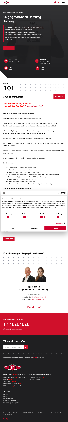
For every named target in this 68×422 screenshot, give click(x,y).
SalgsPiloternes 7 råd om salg (14, 377)
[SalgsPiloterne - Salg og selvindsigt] (5, 2)
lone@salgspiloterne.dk (39, 297)
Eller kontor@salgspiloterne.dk (12, 329)
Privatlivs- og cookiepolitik (11, 402)
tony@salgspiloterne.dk (39, 299)
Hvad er (7, 379)
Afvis (12, 228)
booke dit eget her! (33, 106)
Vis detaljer (59, 223)
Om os (5, 396)
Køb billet (9, 48)
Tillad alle (55, 228)
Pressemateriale (8, 398)
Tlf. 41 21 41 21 (16, 324)
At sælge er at (10, 381)
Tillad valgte (34, 228)
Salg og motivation (34, 379)
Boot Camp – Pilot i (36, 377)
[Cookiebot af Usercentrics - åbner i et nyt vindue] (59, 193)
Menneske (9, 400)
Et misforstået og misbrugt (12, 383)
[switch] (25, 217)
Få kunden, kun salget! (12, 386)
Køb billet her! (34, 307)
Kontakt (5, 394)
